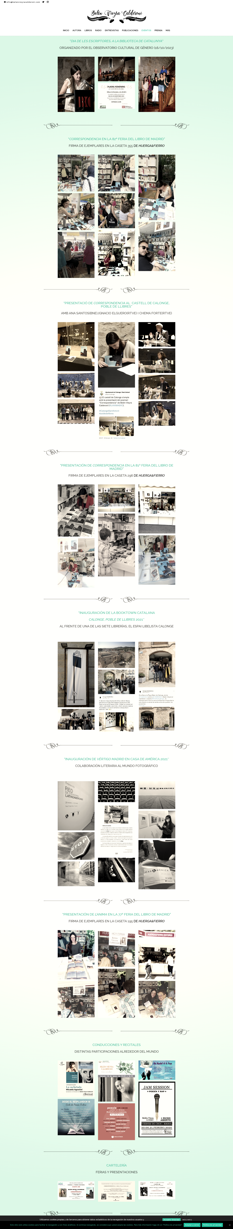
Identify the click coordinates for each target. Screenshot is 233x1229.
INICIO (66, 31)
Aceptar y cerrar (192, 1225)
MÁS (168, 31)
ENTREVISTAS (112, 31)
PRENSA (158, 31)
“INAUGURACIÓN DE (94, 759)
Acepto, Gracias (171, 1220)
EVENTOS (146, 31)
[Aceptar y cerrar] (229, 1225)
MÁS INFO (187, 1220)
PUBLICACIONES (130, 31)
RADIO (98, 31)
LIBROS (88, 31)
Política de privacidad (212, 1225)
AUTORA (77, 31)
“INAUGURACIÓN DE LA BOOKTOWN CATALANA (116, 613)
